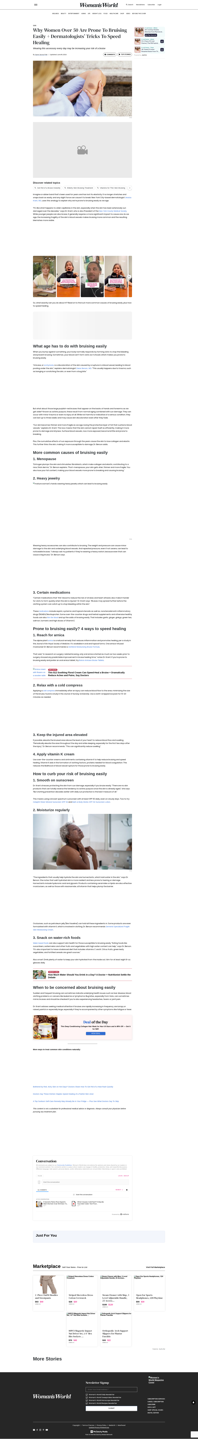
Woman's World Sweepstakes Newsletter (105, 1397)
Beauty (63, 13)
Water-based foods (41, 943)
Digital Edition (153, 1413)
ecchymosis (49, 365)
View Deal (95, 1033)
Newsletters (140, 5)
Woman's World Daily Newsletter (101, 1394)
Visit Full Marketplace (155, 1267)
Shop (122, 13)
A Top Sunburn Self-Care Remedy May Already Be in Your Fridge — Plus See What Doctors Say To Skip (76, 1101)
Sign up (126, 1176)
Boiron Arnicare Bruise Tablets (91, 660)
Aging (83, 13)
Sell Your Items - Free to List (74, 1267)
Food (106, 13)
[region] (82, 1195)
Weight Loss (96, 13)
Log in (120, 1176)
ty (126, 211)
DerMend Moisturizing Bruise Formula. (84, 647)
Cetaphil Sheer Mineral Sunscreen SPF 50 (50, 802)
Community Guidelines (64, 1165)
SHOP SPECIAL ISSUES (155, 1410)
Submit (111, 1408)
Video (128, 13)
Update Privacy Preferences (99, 1428)
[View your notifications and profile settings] (127, 1190)
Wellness (55, 13)
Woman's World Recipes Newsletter (103, 1403)
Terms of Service (88, 1425)
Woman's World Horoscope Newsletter (104, 1400)
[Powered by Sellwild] (162, 1349)
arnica (50, 640)
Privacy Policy (101, 1425)
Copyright (76, 1425)
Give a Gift (152, 1407)
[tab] (42, 1190)
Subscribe (151, 5)
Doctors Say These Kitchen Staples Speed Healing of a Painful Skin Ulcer (63, 1094)
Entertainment (73, 13)
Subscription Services (156, 1399)
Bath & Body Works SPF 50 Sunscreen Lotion (91, 802)
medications (44, 611)
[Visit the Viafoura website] (124, 1214)
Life (89, 13)
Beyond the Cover (139, 13)
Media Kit (112, 1425)
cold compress (49, 691)
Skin (34, 25)
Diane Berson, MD (83, 368)
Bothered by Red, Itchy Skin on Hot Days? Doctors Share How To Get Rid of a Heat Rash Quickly (73, 1087)
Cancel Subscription (156, 1401)
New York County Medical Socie (112, 211)
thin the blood (52, 617)
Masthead (121, 1425)
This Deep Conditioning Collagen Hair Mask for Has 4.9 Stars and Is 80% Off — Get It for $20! (96, 1027)
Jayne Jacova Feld (41, 54)
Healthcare (114, 13)
